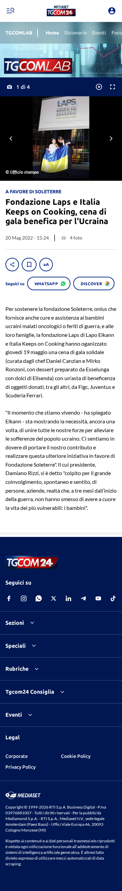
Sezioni (14, 623)
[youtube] (98, 598)
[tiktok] (113, 598)
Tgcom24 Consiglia (29, 692)
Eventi (13, 715)
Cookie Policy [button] (75, 756)
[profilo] (112, 11)
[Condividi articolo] (12, 264)
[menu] (10, 11)
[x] (53, 598)
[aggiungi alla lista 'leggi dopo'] (29, 264)
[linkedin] (68, 598)
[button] (61, 10)
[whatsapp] (38, 598)
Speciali (15, 646)
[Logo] (61, 10)
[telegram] (83, 598)
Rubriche (16, 669)
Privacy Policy (20, 767)
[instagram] (23, 598)
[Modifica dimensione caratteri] (46, 264)
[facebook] (8, 598)
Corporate (16, 756)
